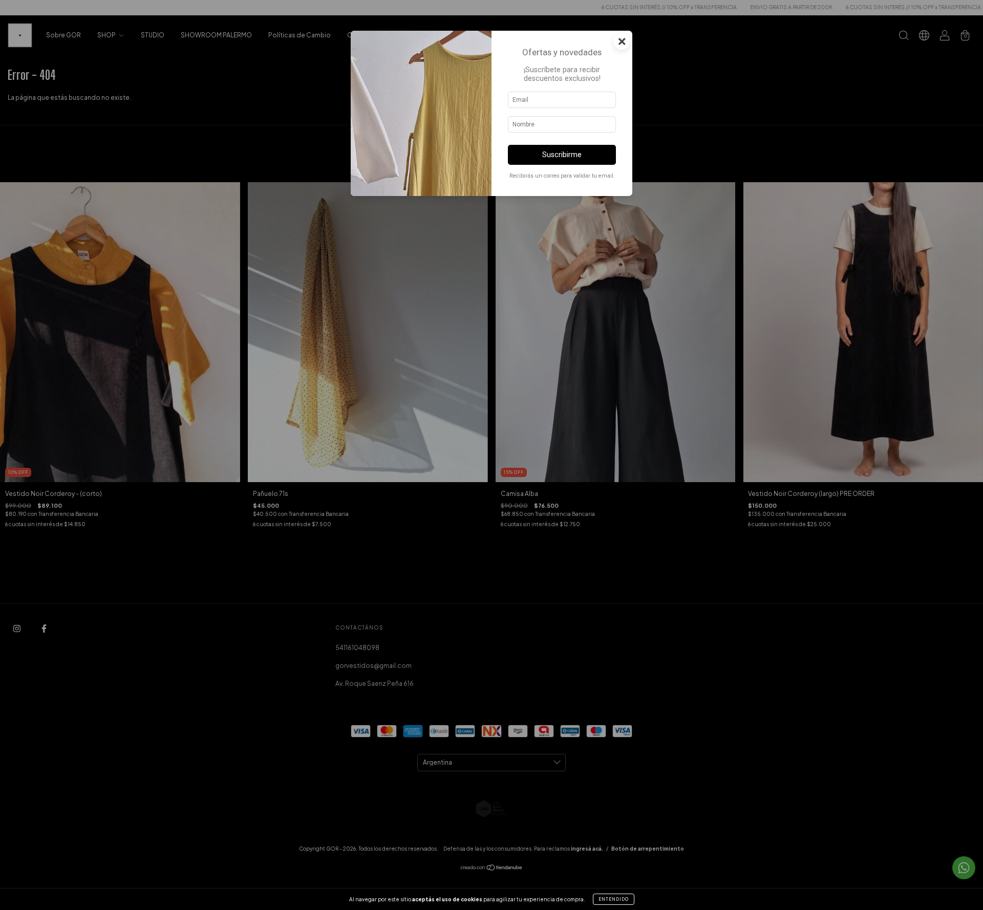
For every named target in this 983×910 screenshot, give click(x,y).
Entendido (614, 899)
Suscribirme (562, 154)
